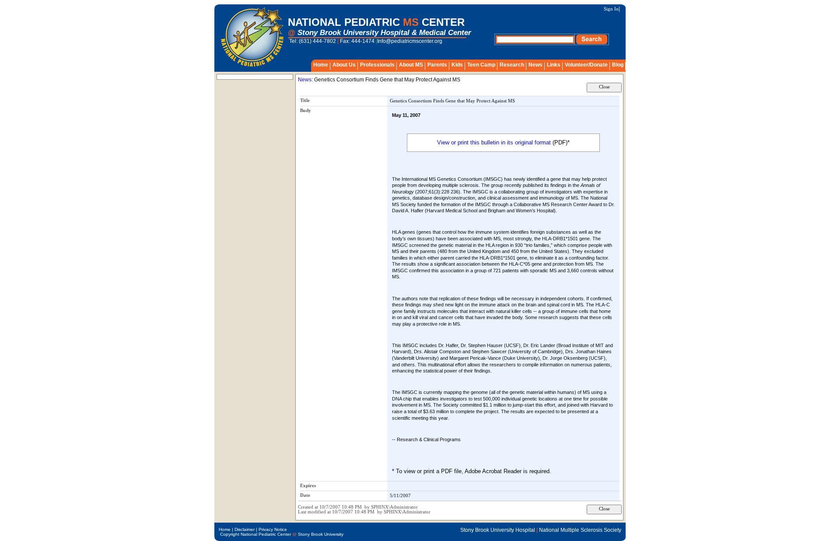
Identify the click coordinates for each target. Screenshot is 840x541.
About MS (411, 65)
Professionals (377, 65)
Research (512, 65)
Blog (617, 65)
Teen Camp (481, 65)
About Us (344, 65)
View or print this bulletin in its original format (494, 142)
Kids (457, 65)
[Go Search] (591, 43)
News (535, 65)
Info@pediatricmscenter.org (409, 41)
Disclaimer (244, 529)
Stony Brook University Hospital (497, 530)
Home (320, 65)
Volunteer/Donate (586, 65)
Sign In (611, 9)
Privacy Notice (273, 529)
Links (553, 65)
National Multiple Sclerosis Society (580, 530)
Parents (437, 65)
